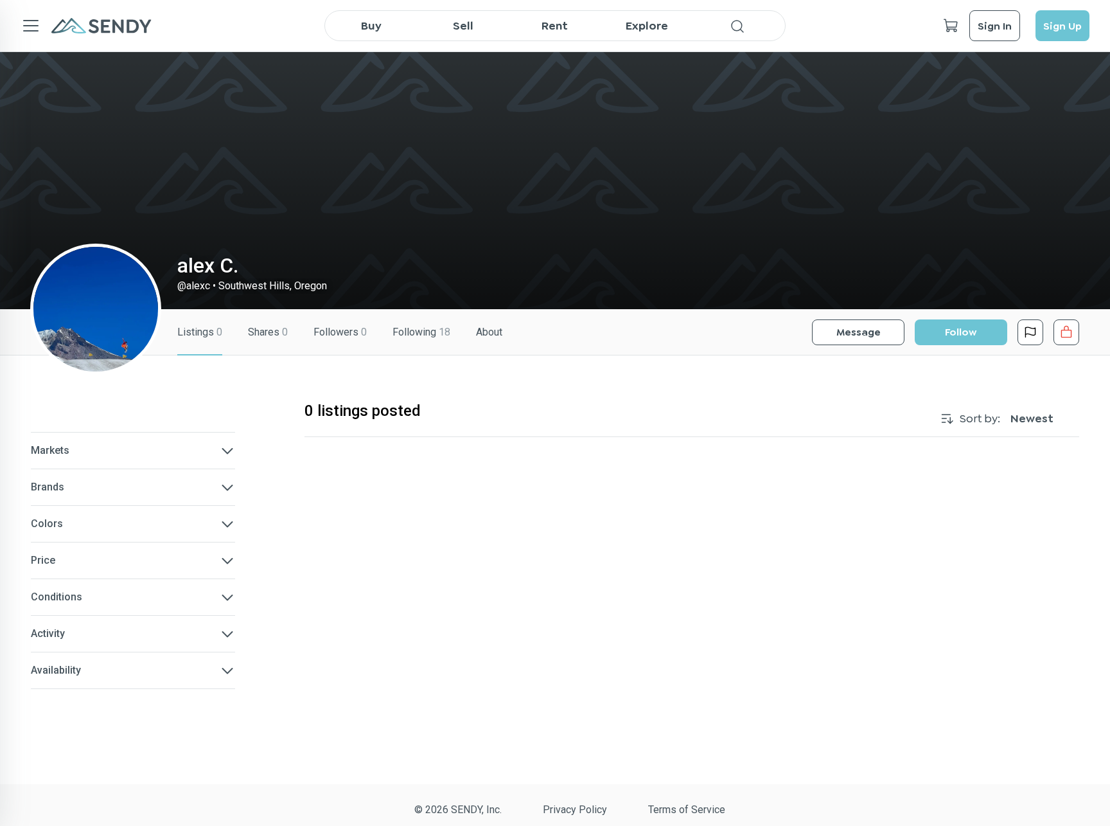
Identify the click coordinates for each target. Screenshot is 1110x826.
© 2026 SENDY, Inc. (458, 810)
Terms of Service (686, 810)
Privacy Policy (575, 810)
